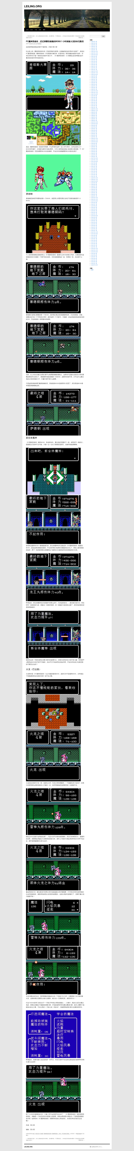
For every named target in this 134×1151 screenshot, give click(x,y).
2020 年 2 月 (94, 120)
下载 (36, 30)
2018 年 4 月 (94, 151)
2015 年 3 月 (94, 210)
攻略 (40, 30)
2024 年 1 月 (94, 49)
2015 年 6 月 (94, 205)
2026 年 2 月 (94, 41)
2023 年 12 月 (94, 51)
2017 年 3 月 (94, 173)
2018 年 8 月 (94, 145)
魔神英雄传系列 (48, 1133)
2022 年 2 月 (94, 87)
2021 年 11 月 (94, 92)
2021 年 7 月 (94, 99)
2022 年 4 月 (94, 84)
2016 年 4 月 (94, 191)
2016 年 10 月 (94, 181)
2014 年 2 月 (94, 228)
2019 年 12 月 (94, 122)
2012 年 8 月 (94, 255)
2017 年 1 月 (94, 176)
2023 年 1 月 (94, 69)
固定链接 (79, 1133)
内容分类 (37, 1133)
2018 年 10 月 (94, 141)
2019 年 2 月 (94, 135)
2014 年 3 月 (94, 227)
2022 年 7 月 (94, 79)
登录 (92, 270)
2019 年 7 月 (94, 128)
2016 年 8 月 (94, 184)
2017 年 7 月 (94, 166)
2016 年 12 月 (94, 178)
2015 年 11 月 (94, 199)
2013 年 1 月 (94, 247)
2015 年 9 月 (94, 202)
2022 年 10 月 (94, 74)
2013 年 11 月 (94, 232)
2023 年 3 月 (94, 66)
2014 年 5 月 (94, 224)
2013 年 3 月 (94, 245)
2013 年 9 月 (94, 235)
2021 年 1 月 (94, 107)
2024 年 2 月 (94, 48)
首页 (27, 30)
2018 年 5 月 (94, 150)
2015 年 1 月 (94, 214)
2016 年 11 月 (94, 179)
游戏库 (41, 1133)
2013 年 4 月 (94, 243)
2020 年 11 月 (94, 110)
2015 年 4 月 (94, 209)
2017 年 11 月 (94, 160)
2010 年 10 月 (94, 265)
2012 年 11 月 (94, 250)
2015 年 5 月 (94, 207)
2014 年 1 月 (94, 230)
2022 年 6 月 (94, 81)
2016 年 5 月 (94, 189)
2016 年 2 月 (94, 194)
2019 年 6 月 (94, 130)
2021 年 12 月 (94, 91)
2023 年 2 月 (94, 68)
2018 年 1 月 (94, 156)
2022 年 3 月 (94, 86)
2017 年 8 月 (94, 164)
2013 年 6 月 (94, 240)
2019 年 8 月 (94, 127)
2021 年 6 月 (94, 100)
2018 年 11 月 (94, 140)
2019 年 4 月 (94, 132)
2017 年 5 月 (94, 169)
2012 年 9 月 (94, 253)
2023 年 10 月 (94, 54)
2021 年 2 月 (94, 105)
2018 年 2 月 (94, 155)
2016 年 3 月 (94, 192)
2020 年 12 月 (94, 109)
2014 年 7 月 (94, 220)
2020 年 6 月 (94, 114)
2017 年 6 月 (94, 168)
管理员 (39, 43)
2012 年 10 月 (94, 251)
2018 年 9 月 (94, 143)
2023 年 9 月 (94, 56)
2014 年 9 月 (94, 217)
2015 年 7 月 (94, 204)
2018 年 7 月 (94, 146)
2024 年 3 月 (94, 46)
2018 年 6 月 (94, 148)
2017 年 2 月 (94, 174)
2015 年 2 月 (94, 212)
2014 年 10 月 (94, 215)
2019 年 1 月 (94, 137)
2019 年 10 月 (94, 123)
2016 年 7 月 (94, 186)
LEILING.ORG (33, 6)
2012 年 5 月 (94, 260)
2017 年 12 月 (94, 158)
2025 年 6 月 (94, 43)
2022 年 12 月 (94, 71)
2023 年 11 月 (94, 53)
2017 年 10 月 (94, 161)
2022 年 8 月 (94, 77)
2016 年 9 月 (94, 182)
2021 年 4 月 (94, 104)
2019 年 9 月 (94, 125)
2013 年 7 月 (94, 238)
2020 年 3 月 (94, 118)
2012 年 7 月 (94, 256)
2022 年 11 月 (94, 72)
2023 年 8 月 (94, 58)
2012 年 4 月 (94, 261)
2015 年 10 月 (94, 201)
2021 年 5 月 (94, 102)
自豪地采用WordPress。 (97, 1146)
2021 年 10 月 (94, 94)
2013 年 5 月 (94, 242)
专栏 (44, 30)
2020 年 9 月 (94, 112)
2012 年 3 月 (94, 263)
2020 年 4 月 (94, 117)
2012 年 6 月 (94, 258)
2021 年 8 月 (94, 97)
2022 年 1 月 (94, 89)
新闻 (31, 30)
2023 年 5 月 (94, 63)
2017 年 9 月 (94, 163)
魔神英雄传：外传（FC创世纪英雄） (61, 1133)
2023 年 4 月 (94, 64)
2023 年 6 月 (94, 61)
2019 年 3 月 (94, 133)
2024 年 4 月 (94, 45)
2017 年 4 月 (94, 171)
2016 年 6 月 (94, 187)
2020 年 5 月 (94, 115)
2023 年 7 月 (94, 59)
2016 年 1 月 (94, 196)
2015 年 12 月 (94, 197)
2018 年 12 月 (94, 138)
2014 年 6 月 (94, 222)
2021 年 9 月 (94, 95)
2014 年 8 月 (94, 219)
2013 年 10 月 (94, 233)
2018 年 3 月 (94, 153)
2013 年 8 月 (94, 237)
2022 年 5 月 (94, 82)
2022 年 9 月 (94, 76)
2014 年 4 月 (94, 225)
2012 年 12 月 (94, 248)
